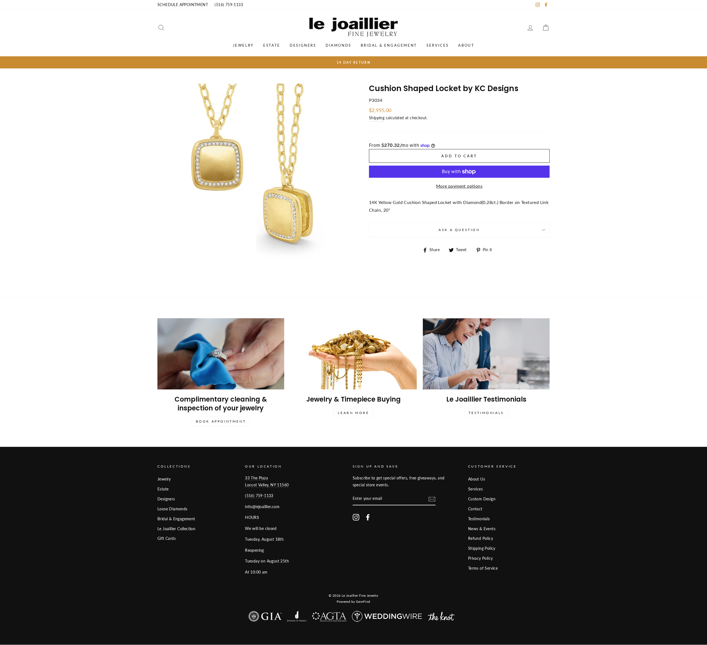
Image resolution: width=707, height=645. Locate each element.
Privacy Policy (480, 558)
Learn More (353, 413)
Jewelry (243, 45)
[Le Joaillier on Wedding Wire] (387, 617)
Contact (475, 509)
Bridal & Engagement (389, 45)
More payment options (459, 186)
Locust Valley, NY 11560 (267, 485)
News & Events (481, 529)
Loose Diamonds (172, 509)
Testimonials (486, 413)
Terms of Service (483, 568)
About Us (476, 479)
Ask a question (459, 230)
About (466, 45)
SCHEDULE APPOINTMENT (182, 4)
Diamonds (338, 45)
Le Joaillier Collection (176, 529)
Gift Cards (166, 538)
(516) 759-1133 (229, 4)
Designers (303, 45)
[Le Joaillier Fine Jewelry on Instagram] (356, 517)
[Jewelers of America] (297, 617)
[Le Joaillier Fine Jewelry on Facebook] (368, 517)
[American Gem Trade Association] (329, 618)
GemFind (363, 601)
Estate (271, 45)
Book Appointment (221, 421)
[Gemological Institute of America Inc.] (265, 617)
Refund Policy (480, 538)
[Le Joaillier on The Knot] (441, 617)
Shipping (376, 118)
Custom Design (481, 499)
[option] (353, 62)
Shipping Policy (481, 548)
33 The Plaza (256, 478)
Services (437, 45)
